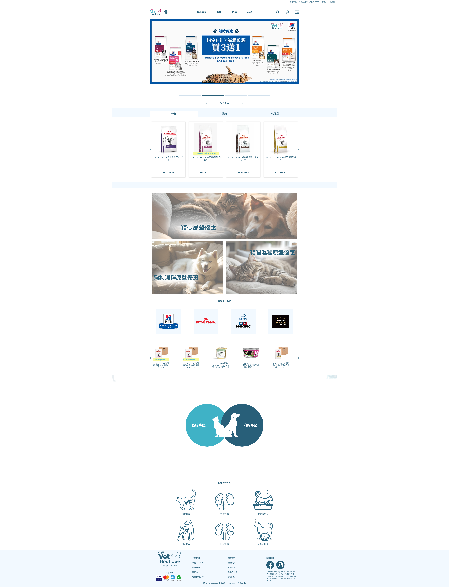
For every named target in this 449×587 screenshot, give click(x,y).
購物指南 (232, 563)
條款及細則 (232, 572)
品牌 (249, 12)
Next (298, 149)
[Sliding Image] (224, 51)
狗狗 (219, 12)
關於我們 (196, 558)
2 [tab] (213, 95)
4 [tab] (259, 95)
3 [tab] (236, 95)
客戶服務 (232, 558)
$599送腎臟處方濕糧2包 (205, 153)
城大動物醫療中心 (199, 577)
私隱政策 (232, 567)
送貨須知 (232, 577)
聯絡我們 (196, 567)
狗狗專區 (250, 425)
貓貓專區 (199, 425)
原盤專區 (201, 12)
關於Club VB (197, 563)
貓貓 (234, 12)
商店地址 (196, 572)
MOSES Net (241, 583)
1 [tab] (190, 95)
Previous (150, 149)
